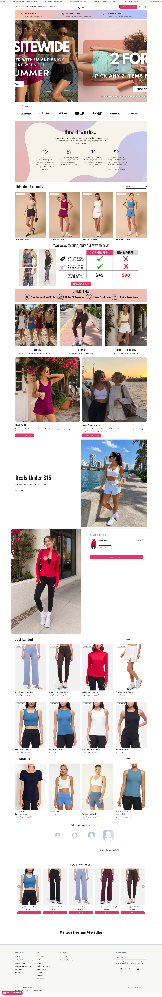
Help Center (19, 959)
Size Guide (19, 972)
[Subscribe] (145, 960)
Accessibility (41, 981)
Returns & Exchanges (23, 969)
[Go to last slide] (18, 889)
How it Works (42, 959)
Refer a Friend (42, 962)
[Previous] (43, 835)
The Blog (40, 975)
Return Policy (20, 966)
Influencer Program (44, 969)
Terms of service (38, 993)
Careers (40, 978)
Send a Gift (63, 959)
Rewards (40, 966)
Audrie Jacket (103, 540)
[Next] (119, 835)
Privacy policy (28, 993)
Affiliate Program (43, 972)
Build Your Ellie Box (91, 435)
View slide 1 (78, 98)
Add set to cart (116, 557)
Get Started (129, 6)
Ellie (21, 990)
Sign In (114, 6)
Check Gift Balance (66, 962)
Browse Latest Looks (24, 435)
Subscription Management (24, 962)
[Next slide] (143, 889)
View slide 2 (83, 98)
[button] (140, 7)
